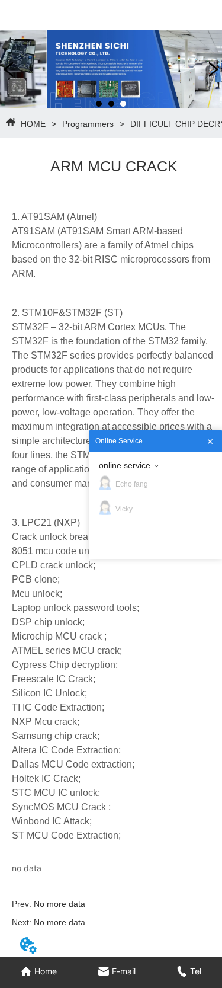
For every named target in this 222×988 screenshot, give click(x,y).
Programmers (88, 124)
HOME (33, 124)
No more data (59, 904)
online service (124, 465)
